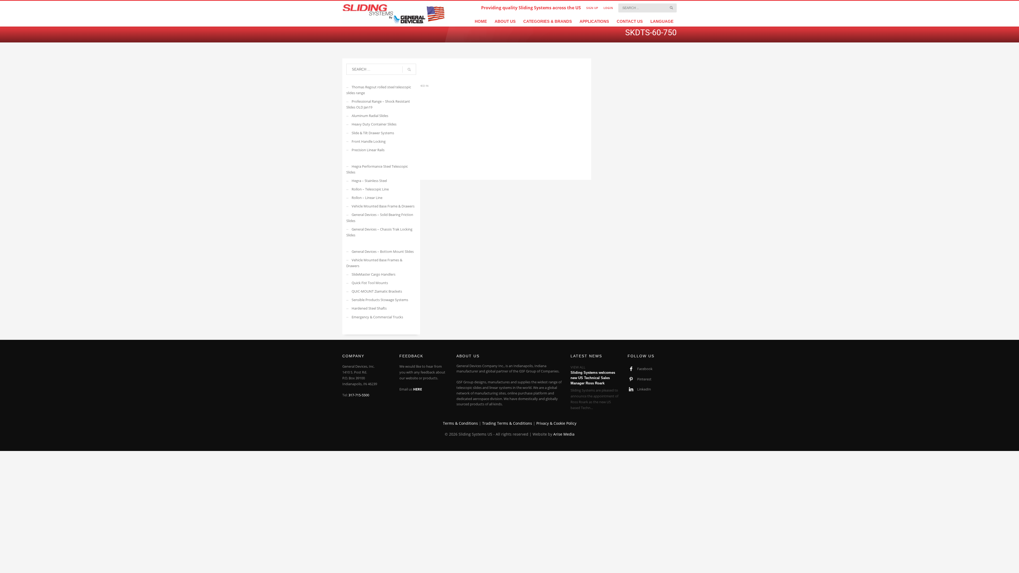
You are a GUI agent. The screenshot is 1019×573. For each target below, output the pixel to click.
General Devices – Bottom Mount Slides (383, 251)
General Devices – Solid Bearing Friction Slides (379, 217)
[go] (671, 8)
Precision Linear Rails (368, 149)
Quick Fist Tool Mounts (370, 282)
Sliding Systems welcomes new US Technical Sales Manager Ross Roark (593, 378)
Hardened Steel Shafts (369, 308)
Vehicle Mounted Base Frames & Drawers (374, 263)
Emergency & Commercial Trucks (377, 317)
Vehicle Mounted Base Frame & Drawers (383, 206)
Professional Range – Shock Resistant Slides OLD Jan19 (378, 104)
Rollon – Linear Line (367, 197)
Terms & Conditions (460, 423)
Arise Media (564, 434)
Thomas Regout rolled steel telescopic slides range (378, 90)
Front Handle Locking (369, 141)
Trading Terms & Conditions (507, 423)
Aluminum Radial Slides (370, 115)
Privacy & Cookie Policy (556, 423)
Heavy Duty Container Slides (374, 124)
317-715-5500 (358, 395)
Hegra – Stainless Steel (369, 180)
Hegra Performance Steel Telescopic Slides (377, 169)
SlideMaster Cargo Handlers (373, 274)
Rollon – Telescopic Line (370, 189)
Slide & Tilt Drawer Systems (373, 133)
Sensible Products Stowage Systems (380, 299)
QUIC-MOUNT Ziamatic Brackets (377, 291)
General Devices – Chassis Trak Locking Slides (379, 232)
